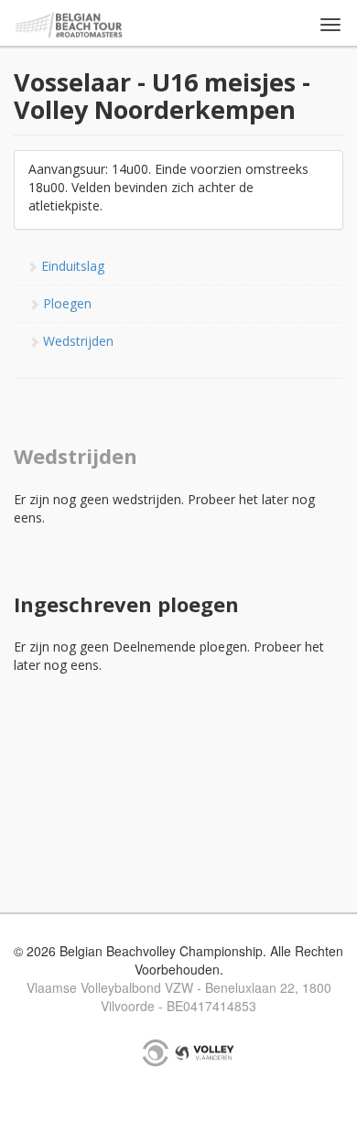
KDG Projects (155, 1052)
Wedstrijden (76, 341)
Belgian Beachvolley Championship (69, 25)
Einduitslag (71, 266)
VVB (204, 1052)
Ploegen (65, 303)
